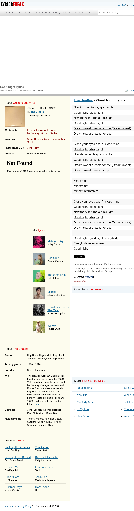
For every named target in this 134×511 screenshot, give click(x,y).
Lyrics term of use (80, 281)
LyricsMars (9, 506)
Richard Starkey (49, 133)
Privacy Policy (24, 506)
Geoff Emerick (52, 139)
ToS (36, 506)
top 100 (121, 5)
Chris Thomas (35, 139)
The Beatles (37, 111)
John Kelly (33, 147)
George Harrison (36, 130)
